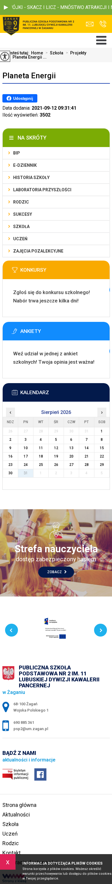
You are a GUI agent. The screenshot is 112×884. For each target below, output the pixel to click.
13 (71, 448)
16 (10, 456)
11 (41, 448)
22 (102, 456)
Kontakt (11, 853)
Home (37, 53)
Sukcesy (22, 214)
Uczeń (20, 238)
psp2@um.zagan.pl (91, 24)
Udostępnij (23, 98)
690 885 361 (101, 24)
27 (71, 465)
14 (87, 448)
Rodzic (21, 202)
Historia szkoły (31, 177)
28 (87, 465)
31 (26, 473)
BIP (16, 153)
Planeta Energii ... (27, 57)
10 (26, 448)
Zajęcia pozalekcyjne (38, 251)
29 (102, 465)
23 (10, 465)
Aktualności (16, 814)
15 (102, 448)
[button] (6, 7)
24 (26, 465)
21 (87, 456)
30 (10, 473)
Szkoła (54, 53)
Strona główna (19, 805)
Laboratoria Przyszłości (42, 189)
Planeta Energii (29, 75)
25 (41, 465)
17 (26, 456)
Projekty (76, 53)
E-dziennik (25, 165)
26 (56, 465)
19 (56, 456)
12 (56, 448)
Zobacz (55, 572)
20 (71, 456)
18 (41, 456)
